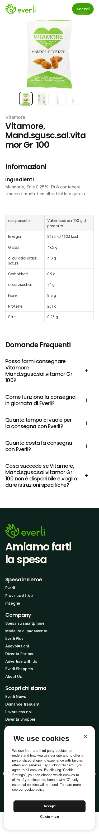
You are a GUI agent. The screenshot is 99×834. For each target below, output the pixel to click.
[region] (49, 778)
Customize (49, 817)
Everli (10, 588)
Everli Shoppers (19, 668)
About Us (13, 676)
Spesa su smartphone (25, 623)
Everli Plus (14, 638)
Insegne (12, 603)
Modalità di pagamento (26, 631)
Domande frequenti (22, 704)
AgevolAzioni (17, 646)
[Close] (85, 736)
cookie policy (35, 789)
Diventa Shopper (20, 719)
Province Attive (19, 595)
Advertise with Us (21, 661)
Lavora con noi (18, 712)
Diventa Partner (19, 653)
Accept (50, 806)
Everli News (15, 696)
